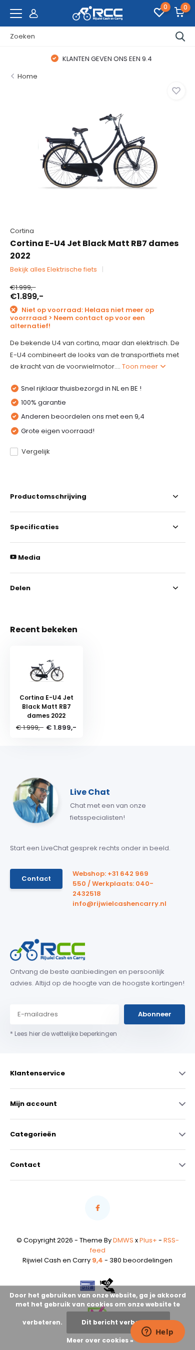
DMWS (123, 1240)
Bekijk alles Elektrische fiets (53, 269)
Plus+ (148, 1240)
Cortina (22, 231)
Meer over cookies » (100, 1340)
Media (28, 557)
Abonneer (155, 1014)
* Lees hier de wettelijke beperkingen (63, 1033)
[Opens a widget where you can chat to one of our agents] (157, 1332)
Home (28, 76)
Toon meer (141, 366)
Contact (36, 878)
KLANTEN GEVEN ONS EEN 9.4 (102, 59)
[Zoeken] (181, 37)
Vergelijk (36, 451)
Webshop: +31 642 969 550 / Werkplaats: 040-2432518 (113, 883)
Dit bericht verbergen (118, 1322)
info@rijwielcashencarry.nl (116, 903)
